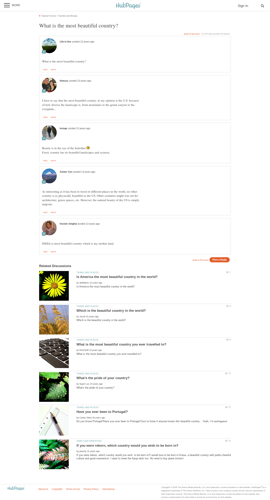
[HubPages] (128, 5)
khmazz (64, 80)
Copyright (57, 489)
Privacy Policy (91, 489)
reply (45, 70)
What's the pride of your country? (102, 378)
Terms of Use (73, 489)
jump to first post (201, 260)
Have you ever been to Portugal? (102, 412)
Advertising (108, 489)
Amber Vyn (66, 171)
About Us (43, 489)
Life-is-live (65, 41)
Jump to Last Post (192, 34)
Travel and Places (87, 272)
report (53, 70)
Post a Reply (219, 259)
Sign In (243, 6)
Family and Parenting (89, 441)
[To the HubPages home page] (16, 488)
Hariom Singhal (68, 223)
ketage (63, 128)
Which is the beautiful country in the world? (111, 311)
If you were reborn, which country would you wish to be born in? (127, 445)
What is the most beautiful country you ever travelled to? (121, 344)
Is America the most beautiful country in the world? (117, 277)
